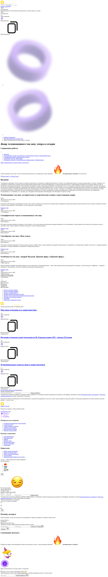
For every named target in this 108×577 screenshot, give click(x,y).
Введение (6, 154)
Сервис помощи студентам (11, 426)
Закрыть (3, 529)
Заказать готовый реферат (11, 293)
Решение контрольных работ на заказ (14, 294)
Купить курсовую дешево (11, 290)
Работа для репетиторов (10, 452)
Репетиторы (7, 445)
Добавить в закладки (6, 275)
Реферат (6, 439)
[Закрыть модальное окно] (2, 474)
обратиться (4, 285)
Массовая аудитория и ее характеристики (19, 310)
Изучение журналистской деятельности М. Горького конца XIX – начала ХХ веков (36, 337)
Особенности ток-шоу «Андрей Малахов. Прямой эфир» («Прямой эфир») (24, 160)
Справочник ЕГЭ (8, 425)
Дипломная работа (9, 436)
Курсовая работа (8, 438)
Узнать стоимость (35, 393)
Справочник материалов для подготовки (15, 423)
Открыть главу (5, 208)
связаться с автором (36, 526)
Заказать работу (5, 6)
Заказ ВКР (6, 298)
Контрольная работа (9, 442)
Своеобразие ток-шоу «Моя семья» (13, 158)
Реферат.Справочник (9, 137)
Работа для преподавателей (11, 454)
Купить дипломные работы (11, 291)
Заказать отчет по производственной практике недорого (19, 295)
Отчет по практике (9, 443)
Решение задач (8, 441)
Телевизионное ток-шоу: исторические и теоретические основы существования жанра (27, 155)
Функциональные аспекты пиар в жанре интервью (23, 365)
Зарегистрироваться (21, 575)
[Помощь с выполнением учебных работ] (10, 176)
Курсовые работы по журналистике (13, 138)
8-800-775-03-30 (5, 406)
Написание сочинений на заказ (12, 300)
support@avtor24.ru (6, 411)
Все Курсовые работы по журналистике (11, 390)
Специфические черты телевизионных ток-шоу (16, 157)
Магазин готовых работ (10, 430)
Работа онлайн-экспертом (11, 451)
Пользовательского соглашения (89, 394)
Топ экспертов (8, 455)
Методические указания (10, 429)
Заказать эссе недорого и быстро (12, 297)
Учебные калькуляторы (10, 427)
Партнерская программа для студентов (14, 457)
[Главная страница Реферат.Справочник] (11, 3)
